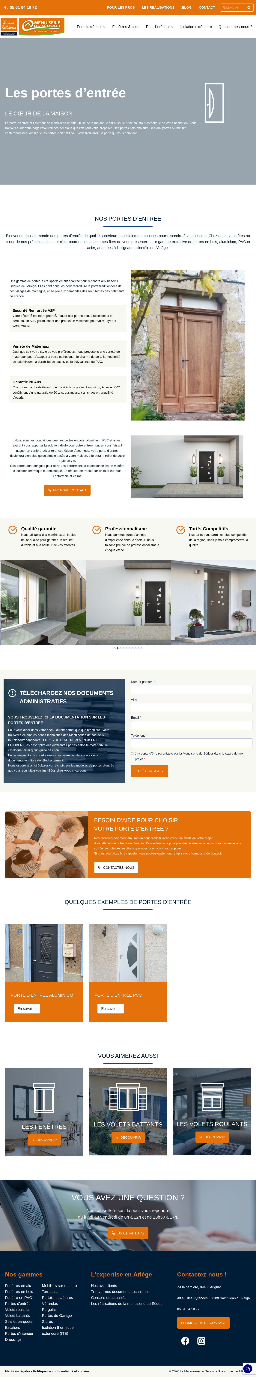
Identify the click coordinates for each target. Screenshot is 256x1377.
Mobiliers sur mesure (59, 1286)
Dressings (13, 1339)
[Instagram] (201, 1341)
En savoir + (28, 1010)
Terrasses (50, 1292)
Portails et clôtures (57, 1298)
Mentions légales (17, 1371)
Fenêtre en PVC (18, 1298)
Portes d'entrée (18, 1304)
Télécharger (149, 771)
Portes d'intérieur (19, 1333)
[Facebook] (185, 1341)
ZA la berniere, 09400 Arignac (199, 1287)
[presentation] (44, 953)
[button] (102, 602)
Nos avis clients (104, 1286)
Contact (207, 7)
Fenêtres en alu (18, 1286)
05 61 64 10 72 (188, 1309)
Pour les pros (121, 7)
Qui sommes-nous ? (235, 27)
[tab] (114, 648)
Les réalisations (158, 7)
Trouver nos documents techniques (120, 1292)
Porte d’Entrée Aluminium (42, 995)
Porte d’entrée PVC (118, 995)
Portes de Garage (57, 1315)
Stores (47, 1321)
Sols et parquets (18, 1321)
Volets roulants (17, 1310)
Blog (187, 7)
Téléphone (139, 735)
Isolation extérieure (196, 27)
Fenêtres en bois (19, 1292)
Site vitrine (225, 1371)
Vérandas (50, 1304)
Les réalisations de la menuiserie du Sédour (127, 1304)
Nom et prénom (143, 682)
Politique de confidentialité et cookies (61, 1371)
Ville (134, 699)
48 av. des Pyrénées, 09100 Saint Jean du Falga (213, 1298)
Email (136, 717)
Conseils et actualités (108, 1298)
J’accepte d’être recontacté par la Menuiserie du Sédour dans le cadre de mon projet (189, 756)
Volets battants (17, 1315)
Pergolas (49, 1310)
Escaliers (12, 1327)
